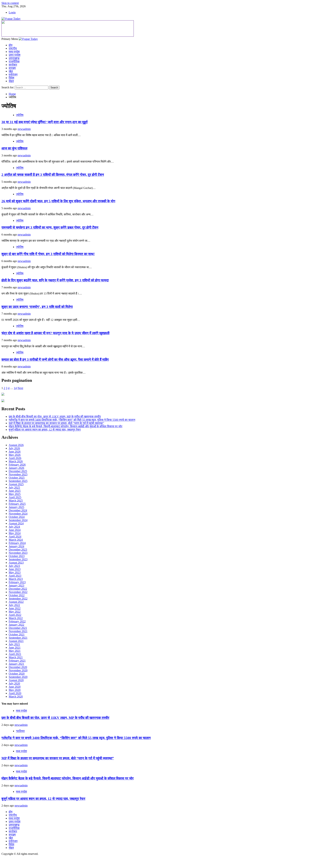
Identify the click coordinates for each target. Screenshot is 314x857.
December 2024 (18, 510)
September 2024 (18, 520)
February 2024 (17, 543)
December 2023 (18, 549)
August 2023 (16, 562)
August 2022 (16, 601)
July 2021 (14, 644)
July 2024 (14, 526)
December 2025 (18, 471)
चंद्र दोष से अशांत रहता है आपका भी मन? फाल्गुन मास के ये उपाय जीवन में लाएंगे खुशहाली (55, 333)
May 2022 (15, 611)
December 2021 (18, 627)
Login (12, 12)
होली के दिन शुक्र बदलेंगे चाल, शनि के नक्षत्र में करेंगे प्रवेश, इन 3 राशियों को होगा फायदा (55, 280)
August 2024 (16, 523)
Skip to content (10, 3)
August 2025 (16, 484)
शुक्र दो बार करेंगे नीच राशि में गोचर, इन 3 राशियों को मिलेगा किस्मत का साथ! (48, 254)
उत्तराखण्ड (14, 58)
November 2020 (18, 670)
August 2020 (16, 680)
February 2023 (17, 582)
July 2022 (14, 605)
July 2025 (14, 487)
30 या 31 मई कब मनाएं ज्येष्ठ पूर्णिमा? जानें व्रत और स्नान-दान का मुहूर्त (44, 122)
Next (20, 388)
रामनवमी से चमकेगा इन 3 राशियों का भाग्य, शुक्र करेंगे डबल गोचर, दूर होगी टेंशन (49, 227)
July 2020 (14, 683)
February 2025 (17, 503)
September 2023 (18, 559)
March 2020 (16, 696)
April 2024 (15, 536)
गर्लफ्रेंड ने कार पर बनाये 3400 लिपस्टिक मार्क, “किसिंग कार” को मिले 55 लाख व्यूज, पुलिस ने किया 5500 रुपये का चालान (72, 419)
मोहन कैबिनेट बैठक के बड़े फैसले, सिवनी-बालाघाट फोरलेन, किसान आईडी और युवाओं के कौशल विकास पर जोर (65, 426)
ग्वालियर (20, 731)
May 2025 (15, 494)
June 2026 (15, 451)
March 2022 (16, 618)
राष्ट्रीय (13, 48)
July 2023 (14, 565)
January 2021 (16, 663)
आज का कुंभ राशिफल (14, 148)
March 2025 (16, 500)
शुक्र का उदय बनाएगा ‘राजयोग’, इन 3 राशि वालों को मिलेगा (37, 307)
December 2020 (18, 667)
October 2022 (17, 595)
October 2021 (17, 634)
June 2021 (15, 647)
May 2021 (15, 650)
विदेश (11, 77)
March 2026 (16, 461)
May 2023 (15, 572)
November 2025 (18, 474)
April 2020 (15, 693)
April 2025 (15, 497)
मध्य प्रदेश (14, 51)
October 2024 (17, 516)
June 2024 (15, 529)
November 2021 (18, 631)
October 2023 (17, 556)
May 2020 (15, 690)
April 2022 (15, 614)
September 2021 (18, 637)
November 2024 (18, 513)
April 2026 (15, 458)
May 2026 (15, 454)
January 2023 (16, 585)
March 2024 (16, 539)
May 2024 (15, 533)
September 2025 (18, 480)
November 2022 (18, 592)
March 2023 (16, 578)
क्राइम (12, 67)
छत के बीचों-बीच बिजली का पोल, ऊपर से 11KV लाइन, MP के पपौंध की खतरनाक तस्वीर (55, 416)
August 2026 (16, 445)
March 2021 (16, 657)
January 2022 (16, 624)
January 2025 (16, 507)
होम (10, 45)
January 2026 (16, 467)
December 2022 (18, 588)
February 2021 (17, 660)
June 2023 (15, 569)
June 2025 (15, 490)
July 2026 (14, 448)
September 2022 (18, 598)
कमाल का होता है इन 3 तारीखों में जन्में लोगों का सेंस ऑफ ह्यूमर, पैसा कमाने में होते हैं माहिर (55, 359)
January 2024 (16, 546)
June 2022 (15, 608)
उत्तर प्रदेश (14, 54)
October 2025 (17, 477)
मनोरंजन (13, 74)
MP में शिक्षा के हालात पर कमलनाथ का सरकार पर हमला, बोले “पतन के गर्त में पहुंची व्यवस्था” (56, 423)
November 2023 (18, 552)
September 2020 (18, 676)
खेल (11, 71)
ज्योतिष (19, 114)
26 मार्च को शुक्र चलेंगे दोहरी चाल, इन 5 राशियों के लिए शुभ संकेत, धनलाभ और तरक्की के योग (58, 201)
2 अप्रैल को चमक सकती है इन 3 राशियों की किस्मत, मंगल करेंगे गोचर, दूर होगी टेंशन (52, 175)
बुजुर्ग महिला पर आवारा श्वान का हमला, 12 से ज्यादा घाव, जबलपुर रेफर (45, 429)
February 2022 (17, 621)
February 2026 (17, 464)
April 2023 (15, 575)
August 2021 (16, 641)
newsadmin (24, 128)
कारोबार (13, 64)
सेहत (11, 81)
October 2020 (17, 673)
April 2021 (15, 654)
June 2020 (15, 686)
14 (15, 388)
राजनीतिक (14, 61)
